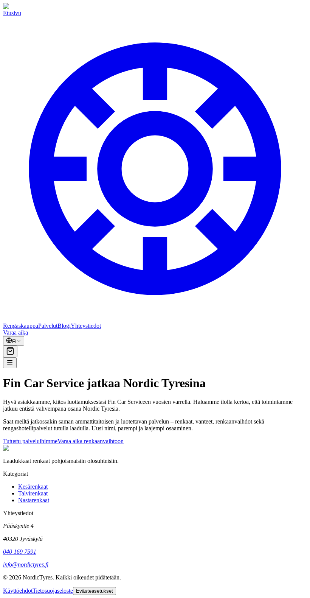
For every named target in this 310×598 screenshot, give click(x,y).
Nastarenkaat (33, 500)
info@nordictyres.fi (25, 564)
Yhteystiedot (86, 325)
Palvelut (47, 325)
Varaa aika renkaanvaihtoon (90, 441)
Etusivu (12, 13)
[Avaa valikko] (10, 362)
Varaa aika (15, 332)
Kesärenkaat (33, 486)
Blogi (64, 325)
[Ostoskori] (10, 351)
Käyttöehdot (18, 590)
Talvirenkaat (33, 493)
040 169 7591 (19, 551)
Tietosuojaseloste (53, 590)
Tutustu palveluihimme (30, 441)
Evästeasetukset (94, 591)
